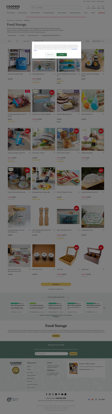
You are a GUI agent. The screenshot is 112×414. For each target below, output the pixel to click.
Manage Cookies (50, 54)
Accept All (62, 54)
